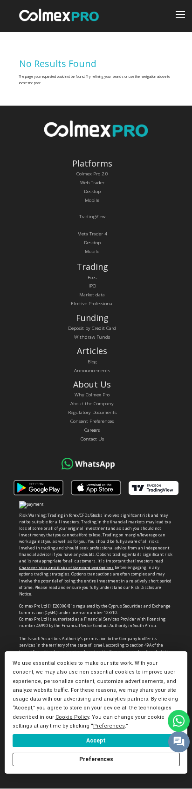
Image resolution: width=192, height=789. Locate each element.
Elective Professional (92, 303)
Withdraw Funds (92, 337)
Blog (92, 361)
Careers (92, 430)
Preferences (96, 759)
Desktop (92, 191)
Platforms (92, 163)
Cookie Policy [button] (72, 717)
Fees (92, 277)
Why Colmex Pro (92, 394)
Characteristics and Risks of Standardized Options (66, 567)
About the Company (92, 403)
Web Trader (92, 182)
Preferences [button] (109, 726)
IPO (92, 285)
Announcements (92, 370)
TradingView (92, 216)
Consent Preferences (92, 421)
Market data (92, 294)
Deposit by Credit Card (92, 328)
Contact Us (92, 438)
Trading (92, 266)
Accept (96, 740)
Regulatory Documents (92, 412)
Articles (92, 351)
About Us (92, 384)
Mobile (92, 200)
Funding (92, 317)
